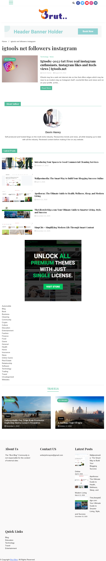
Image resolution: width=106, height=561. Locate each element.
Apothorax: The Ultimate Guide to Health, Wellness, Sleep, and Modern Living (69, 195)
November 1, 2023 (12, 426)
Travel (4, 374)
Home (4, 350)
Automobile (6, 306)
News (52, 57)
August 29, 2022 (60, 73)
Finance (5, 336)
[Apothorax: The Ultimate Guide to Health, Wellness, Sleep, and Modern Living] (81, 482)
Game (4, 341)
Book (4, 311)
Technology (44, 57)
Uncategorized (8, 377)
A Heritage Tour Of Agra (70, 422)
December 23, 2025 (43, 231)
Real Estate (6, 360)
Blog (4, 309)
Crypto (4, 322)
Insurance (6, 352)
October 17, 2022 (42, 165)
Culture (5, 325)
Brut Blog (14, 560)
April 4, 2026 (40, 182)
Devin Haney (47, 73)
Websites (5, 380)
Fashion (5, 333)
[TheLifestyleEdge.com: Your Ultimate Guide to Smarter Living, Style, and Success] (81, 503)
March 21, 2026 (41, 199)
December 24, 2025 (43, 216)
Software (5, 366)
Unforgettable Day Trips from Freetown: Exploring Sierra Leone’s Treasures (24, 421)
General (5, 344)
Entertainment (7, 330)
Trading (5, 371)
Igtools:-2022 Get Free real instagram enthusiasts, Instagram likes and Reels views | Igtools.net (68, 64)
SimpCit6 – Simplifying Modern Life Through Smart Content (64, 227)
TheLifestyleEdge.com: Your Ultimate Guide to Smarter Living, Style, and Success (68, 211)
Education (6, 328)
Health (4, 347)
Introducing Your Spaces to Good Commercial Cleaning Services (67, 162)
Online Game (7, 358)
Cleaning (5, 317)
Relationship (7, 363)
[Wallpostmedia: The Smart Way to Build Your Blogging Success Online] (81, 461)
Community (6, 320)
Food (4, 339)
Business (5, 314)
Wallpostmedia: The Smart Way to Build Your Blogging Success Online (69, 178)
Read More (46, 88)
